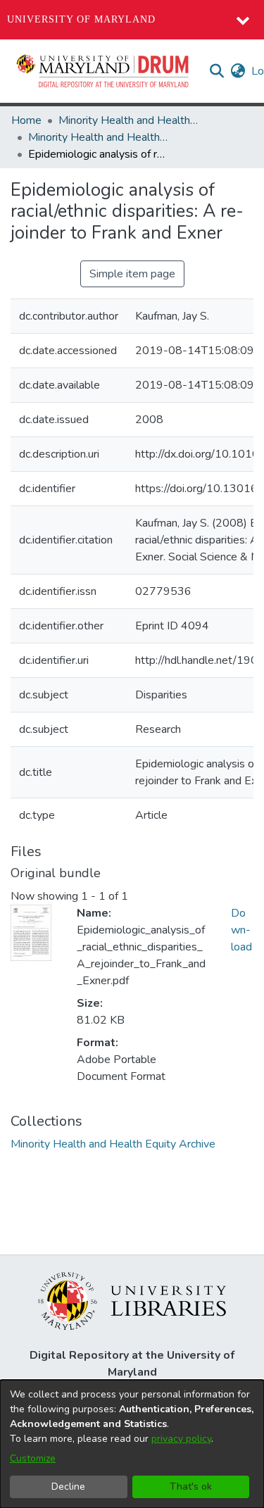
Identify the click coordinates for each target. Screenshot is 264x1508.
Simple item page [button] (132, 274)
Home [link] (26, 120)
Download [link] (241, 930)
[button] (103, 71)
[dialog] (132, 1444)
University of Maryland (81, 19)
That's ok (191, 1486)
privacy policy (181, 1438)
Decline (68, 1486)
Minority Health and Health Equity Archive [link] (128, 120)
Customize (33, 1458)
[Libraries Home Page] (132, 1300)
